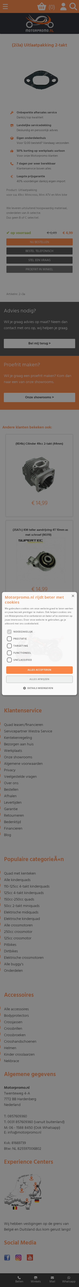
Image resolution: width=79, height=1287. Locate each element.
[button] (39, 688)
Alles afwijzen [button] (39, 679)
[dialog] (39, 643)
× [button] (72, 596)
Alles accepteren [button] (39, 670)
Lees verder (46, 623)
